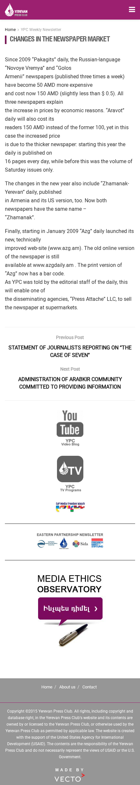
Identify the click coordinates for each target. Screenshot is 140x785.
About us (67, 687)
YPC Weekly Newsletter (41, 29)
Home (10, 29)
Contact (89, 687)
